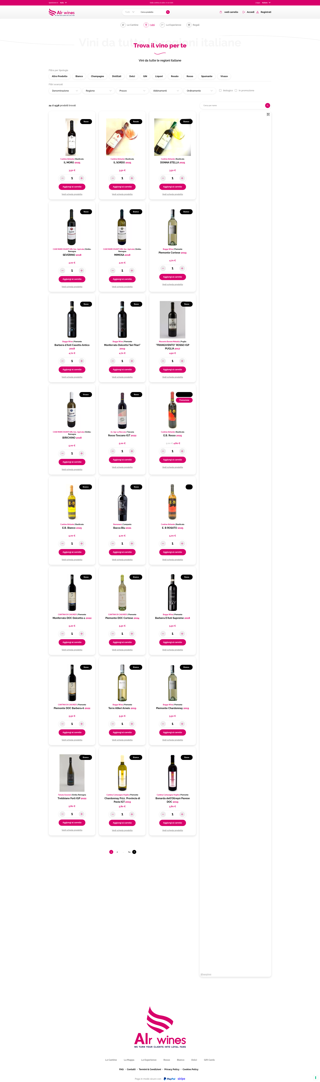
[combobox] (63, 2)
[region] (235, 544)
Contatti (131, 1069)
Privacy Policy (171, 1069)
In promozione (246, 90)
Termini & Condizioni (150, 1069)
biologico (228, 90)
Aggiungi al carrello (72, 187)
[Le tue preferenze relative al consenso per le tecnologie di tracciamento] (315, 1077)
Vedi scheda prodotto (72, 194)
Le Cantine (111, 1060)
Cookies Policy (190, 1069)
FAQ (121, 1069)
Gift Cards (209, 1060)
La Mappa (129, 1060)
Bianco (180, 1060)
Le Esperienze (148, 1060)
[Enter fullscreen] (268, 114)
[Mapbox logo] (205, 974)
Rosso (167, 1060)
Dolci (194, 1060)
